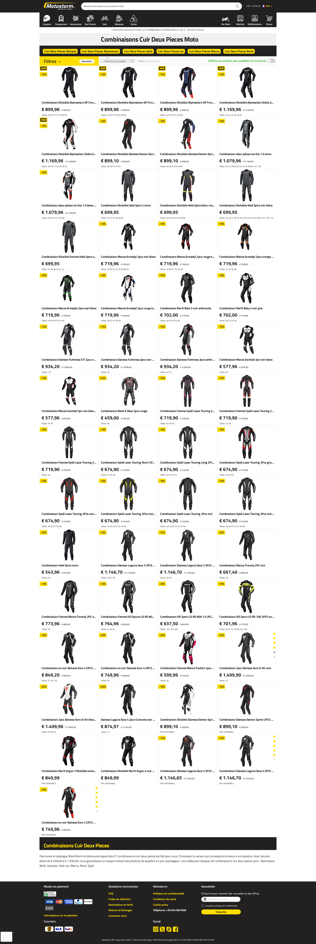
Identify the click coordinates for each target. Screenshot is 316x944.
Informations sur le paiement (60, 915)
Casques (47, 23)
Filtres (50, 61)
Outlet (134, 23)
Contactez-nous (117, 916)
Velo (105, 23)
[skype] (168, 929)
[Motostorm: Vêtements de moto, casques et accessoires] (60, 6)
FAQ (110, 893)
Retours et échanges (120, 910)
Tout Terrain (90, 23)
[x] (162, 929)
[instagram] (155, 929)
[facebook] (175, 929)
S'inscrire (221, 912)
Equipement (61, 23)
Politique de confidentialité (168, 893)
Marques (119, 23)
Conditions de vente (164, 899)
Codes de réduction (119, 899)
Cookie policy (160, 905)
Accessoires (75, 23)
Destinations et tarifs (120, 905)
